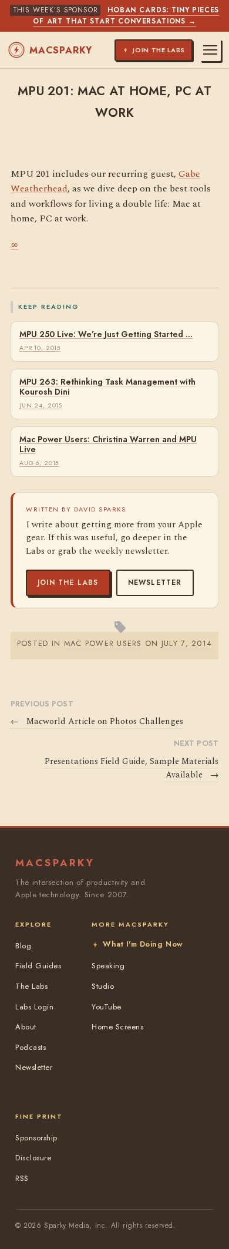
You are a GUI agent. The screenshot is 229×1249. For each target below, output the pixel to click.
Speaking (108, 965)
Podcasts (30, 1047)
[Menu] (210, 50)
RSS (22, 1178)
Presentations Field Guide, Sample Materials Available (131, 768)
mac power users (103, 643)
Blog (23, 945)
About (25, 1026)
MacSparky (60, 50)
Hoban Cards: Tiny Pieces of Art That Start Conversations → (126, 15)
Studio (103, 986)
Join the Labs (68, 582)
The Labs (31, 986)
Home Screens (117, 1026)
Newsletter (155, 582)
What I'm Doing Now (143, 944)
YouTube (107, 1006)
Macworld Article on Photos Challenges (97, 721)
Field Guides (38, 965)
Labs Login (34, 1006)
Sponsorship (36, 1137)
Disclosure (33, 1157)
